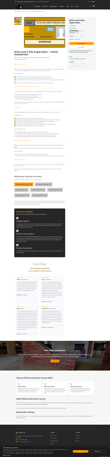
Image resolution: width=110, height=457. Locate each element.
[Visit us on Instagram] (92, 1)
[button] (36, 455)
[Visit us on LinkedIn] (90, 1)
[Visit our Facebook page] (88, 1)
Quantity (71, 36)
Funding (61, 6)
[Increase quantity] (81, 36)
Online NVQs (44, 6)
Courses (24, 11)
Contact (76, 6)
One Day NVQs (37, 6)
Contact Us (54, 361)
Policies (77, 440)
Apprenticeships (53, 6)
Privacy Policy (50, 450)
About (67, 6)
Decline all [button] (97, 451)
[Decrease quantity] (75, 36)
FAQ (72, 6)
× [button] (108, 447)
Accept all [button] (80, 451)
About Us (77, 435)
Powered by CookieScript (104, 456)
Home (18, 11)
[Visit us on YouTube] (94, 1)
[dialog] (55, 451)
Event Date (71, 39)
